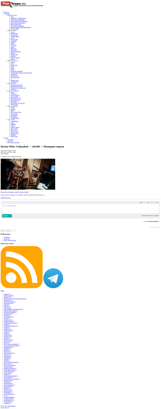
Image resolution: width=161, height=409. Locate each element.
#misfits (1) (7, 360)
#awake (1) (7, 306)
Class (12, 63)
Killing (12, 44)
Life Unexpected (15, 95)
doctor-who (7, 197)
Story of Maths (15, 29)
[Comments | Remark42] (80, 214)
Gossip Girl (14, 94)
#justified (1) (7, 348)
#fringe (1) (7, 332)
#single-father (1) (8, 383)
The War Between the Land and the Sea (21, 73)
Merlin (12, 110)
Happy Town (14, 129)
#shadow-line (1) (8, 380)
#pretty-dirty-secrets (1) (10, 370)
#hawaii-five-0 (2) (9, 303)
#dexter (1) (7, 324)
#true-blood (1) (8, 392)
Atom (12, 16)
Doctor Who (14, 65)
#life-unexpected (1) (9, 353)
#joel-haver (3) (8, 300)
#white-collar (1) (8, 401)
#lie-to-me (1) (7, 351)
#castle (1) (6, 318)
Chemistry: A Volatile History (18, 18)
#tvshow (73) (7, 294)
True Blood (14, 116)
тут (43, 195)
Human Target (14, 133)
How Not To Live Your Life (18, 88)
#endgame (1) (7, 329)
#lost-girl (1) (7, 354)
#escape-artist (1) (8, 330)
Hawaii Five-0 (14, 132)
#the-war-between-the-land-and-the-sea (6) (15, 298)
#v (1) (5, 395)
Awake (13, 32)
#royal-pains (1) (8, 373)
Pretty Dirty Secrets (16, 98)
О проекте (10, 139)
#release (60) (7, 297)
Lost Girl (13, 109)
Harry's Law (14, 130)
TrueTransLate (12, 406)
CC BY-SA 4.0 (5, 407)
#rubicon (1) (7, 374)
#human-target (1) (9, 347)
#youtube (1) (7, 403)
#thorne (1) (7, 388)
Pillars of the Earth (16, 51)
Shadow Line (14, 54)
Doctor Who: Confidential (18, 20)
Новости (6, 12)
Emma (12, 92)
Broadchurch (14, 33)
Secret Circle (14, 113)
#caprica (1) (7, 315)
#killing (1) (7, 350)
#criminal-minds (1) (9, 321)
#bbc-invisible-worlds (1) (10, 311)
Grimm (13, 107)
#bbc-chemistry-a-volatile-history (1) (13, 309)
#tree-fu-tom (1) (8, 391)
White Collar (14, 136)
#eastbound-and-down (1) (11, 326)
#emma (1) (7, 327)
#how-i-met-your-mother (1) (11, 344)
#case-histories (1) (9, 317)
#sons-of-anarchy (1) (9, 385)
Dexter (12, 38)
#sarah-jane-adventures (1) (11, 376)
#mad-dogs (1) (8, 356)
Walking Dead (14, 80)
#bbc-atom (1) (7, 307)
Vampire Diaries (15, 118)
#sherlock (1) (7, 382)
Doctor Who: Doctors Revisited (19, 21)
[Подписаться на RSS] (22, 287)
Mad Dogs (13, 48)
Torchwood (14, 74)
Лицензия (10, 141)
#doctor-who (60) (8, 295)
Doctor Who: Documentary (18, 23)
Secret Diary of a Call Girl (18, 103)
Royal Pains (14, 101)
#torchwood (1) (8, 389)
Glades (12, 125)
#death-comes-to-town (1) (11, 323)
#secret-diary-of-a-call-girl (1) (12, 379)
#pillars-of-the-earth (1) (10, 368)
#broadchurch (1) (8, 314)
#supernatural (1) (8, 386)
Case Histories (14, 121)
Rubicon (13, 53)
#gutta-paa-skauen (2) (10, 301)
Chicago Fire (14, 35)
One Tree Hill (14, 97)
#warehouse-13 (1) (9, 400)
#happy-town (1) (8, 339)
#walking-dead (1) (9, 398)
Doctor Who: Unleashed (17, 26)
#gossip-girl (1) (8, 336)
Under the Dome (15, 77)
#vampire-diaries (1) (9, 397)
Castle (12, 122)
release (2, 197)
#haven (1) (7, 342)
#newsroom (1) (8, 364)
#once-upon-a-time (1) (10, 365)
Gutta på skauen (15, 127)
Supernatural (14, 115)
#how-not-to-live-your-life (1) (12, 345)
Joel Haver (13, 89)
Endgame (13, 124)
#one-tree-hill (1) (8, 367)
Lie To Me (13, 45)
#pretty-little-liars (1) (9, 371)
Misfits (12, 69)
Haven (12, 68)
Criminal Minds (15, 36)
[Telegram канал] (53, 287)
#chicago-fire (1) (8, 320)
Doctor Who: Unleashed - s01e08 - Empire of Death (14, 192)
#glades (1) (7, 333)
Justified (13, 42)
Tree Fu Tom (14, 76)
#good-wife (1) (8, 335)
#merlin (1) (7, 359)
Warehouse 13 (14, 82)
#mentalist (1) (7, 357)
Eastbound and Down (16, 86)
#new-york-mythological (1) (11, 362)
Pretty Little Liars (15, 100)
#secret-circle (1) (8, 377)
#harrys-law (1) (8, 341)
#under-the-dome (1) (9, 394)
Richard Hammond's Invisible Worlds (21, 27)
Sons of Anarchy (15, 57)
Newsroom (14, 50)
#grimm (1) (7, 338)
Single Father (14, 104)
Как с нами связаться (13, 142)
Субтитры (7, 13)
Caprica (13, 62)
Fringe (12, 66)
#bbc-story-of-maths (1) (10, 312)
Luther (12, 47)
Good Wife (14, 41)
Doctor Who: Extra (16, 24)
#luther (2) (7, 304)
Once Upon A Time (16, 112)
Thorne (13, 59)
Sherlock (13, 56)
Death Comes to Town (17, 85)
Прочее (6, 138)
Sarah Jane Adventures (17, 71)
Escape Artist (14, 39)
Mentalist (13, 135)
